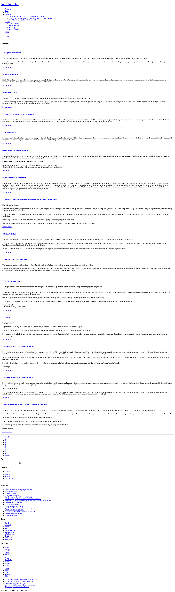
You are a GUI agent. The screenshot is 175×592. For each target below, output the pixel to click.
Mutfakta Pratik (14, 25)
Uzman (7, 553)
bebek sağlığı (9, 539)
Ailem (7, 12)
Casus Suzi (30, 16)
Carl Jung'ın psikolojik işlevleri (15, 583)
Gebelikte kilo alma (11, 515)
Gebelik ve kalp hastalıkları (13, 513)
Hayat (7, 569)
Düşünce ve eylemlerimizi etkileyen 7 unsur (19, 581)
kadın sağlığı (9, 537)
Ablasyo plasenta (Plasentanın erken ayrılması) (20, 511)
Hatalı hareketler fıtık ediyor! (14, 506)
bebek (7, 528)
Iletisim (7, 33)
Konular (7, 475)
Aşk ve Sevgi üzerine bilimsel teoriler (17, 587)
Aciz (6, 11)
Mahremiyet (22, 16)
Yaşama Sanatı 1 (24, 18)
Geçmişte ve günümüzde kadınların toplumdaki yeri (21, 579)
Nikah (7, 565)
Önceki (7, 437)
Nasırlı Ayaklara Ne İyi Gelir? (14, 510)
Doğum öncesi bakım (12, 504)
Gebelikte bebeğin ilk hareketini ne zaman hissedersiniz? (23, 499)
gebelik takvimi (10, 530)
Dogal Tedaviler (14, 23)
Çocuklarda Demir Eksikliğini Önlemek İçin (19, 508)
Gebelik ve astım (10, 493)
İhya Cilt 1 (12, 20)
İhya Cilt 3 (26, 20)
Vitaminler (12, 27)
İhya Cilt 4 (33, 20)
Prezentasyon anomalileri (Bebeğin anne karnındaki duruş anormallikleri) (28, 500)
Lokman (7, 549)
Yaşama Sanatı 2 (35, 18)
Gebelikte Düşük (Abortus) (13, 502)
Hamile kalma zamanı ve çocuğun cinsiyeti (18, 490)
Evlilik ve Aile (13, 16)
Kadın (7, 527)
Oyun (7, 572)
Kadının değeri (39, 16)
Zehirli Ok (8, 560)
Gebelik (7, 36)
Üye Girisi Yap (9, 478)
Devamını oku (7, 67)
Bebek (7, 554)
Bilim (6, 576)
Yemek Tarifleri (14, 29)
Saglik (7, 547)
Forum (7, 31)
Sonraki (7, 455)
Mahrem (7, 563)
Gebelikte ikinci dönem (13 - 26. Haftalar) (18, 497)
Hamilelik (8, 525)
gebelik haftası (9, 534)
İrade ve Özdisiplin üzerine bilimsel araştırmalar (20, 585)
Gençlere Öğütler (46, 18)
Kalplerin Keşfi (14, 18)
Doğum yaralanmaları (12, 495)
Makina (7, 574)
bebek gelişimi (9, 532)
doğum (7, 536)
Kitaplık (7, 476)
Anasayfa (8, 9)
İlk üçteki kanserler (11, 491)
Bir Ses (7, 570)
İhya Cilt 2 (19, 20)
